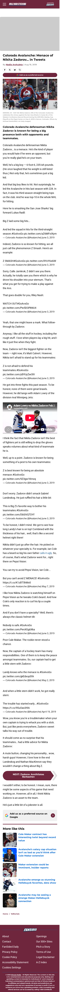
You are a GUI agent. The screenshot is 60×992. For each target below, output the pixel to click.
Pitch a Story (42, 950)
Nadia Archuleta (14, 63)
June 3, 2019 (48, 238)
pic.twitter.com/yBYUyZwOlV (19, 380)
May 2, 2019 (48, 680)
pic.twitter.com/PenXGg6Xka (19, 630)
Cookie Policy (9, 961)
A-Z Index (40, 966)
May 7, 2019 (48, 588)
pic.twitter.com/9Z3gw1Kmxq (19, 482)
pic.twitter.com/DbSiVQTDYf (18, 517)
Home (5, 918)
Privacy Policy (9, 955)
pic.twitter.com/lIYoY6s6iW (18, 264)
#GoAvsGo (17, 230)
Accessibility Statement (15, 966)
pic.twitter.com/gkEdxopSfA (18, 676)
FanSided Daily (10, 950)
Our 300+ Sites (43, 945)
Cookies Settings (11, 971)
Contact (6, 945)
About (5, 940)
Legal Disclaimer (44, 961)
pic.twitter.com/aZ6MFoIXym (19, 234)
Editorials (15, 918)
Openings (40, 940)
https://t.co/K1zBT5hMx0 (17, 584)
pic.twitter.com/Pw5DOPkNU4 (19, 309)
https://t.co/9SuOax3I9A (16, 708)
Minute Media (16, 979)
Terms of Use (42, 955)
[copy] (20, 69)
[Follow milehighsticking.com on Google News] (51, 819)
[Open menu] (4, 4)
